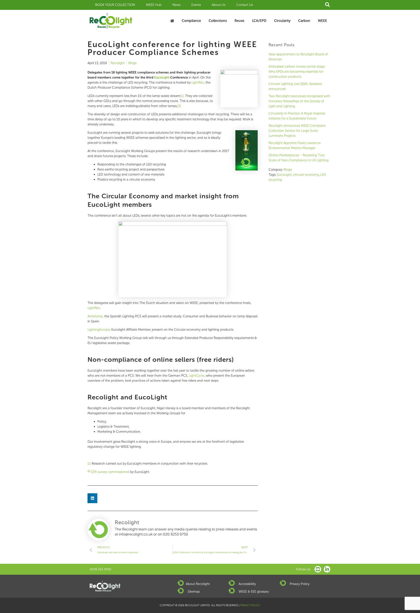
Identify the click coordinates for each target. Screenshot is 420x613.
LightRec (197, 82)
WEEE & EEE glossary (254, 592)
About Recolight (198, 584)
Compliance (191, 21)
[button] (327, 5)
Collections (218, 21)
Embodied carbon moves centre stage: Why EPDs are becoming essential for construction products (297, 72)
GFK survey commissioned (109, 472)
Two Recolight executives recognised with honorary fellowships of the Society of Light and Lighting (299, 101)
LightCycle (196, 376)
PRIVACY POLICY (250, 605)
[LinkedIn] (327, 569)
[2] (179, 106)
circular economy (306, 175)
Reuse (239, 21)
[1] (182, 96)
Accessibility (247, 584)
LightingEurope (99, 330)
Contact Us (244, 5)
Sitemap (194, 592)
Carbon (304, 21)
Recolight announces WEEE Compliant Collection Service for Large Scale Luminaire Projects (297, 131)
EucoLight (284, 175)
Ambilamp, (95, 316)
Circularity (282, 21)
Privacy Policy (300, 584)
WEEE (322, 21)
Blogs (132, 63)
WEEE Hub (153, 5)
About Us (218, 5)
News (176, 5)
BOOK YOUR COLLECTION (115, 5)
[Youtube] (318, 569)
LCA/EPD (259, 21)
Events (196, 5)
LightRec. (94, 308)
